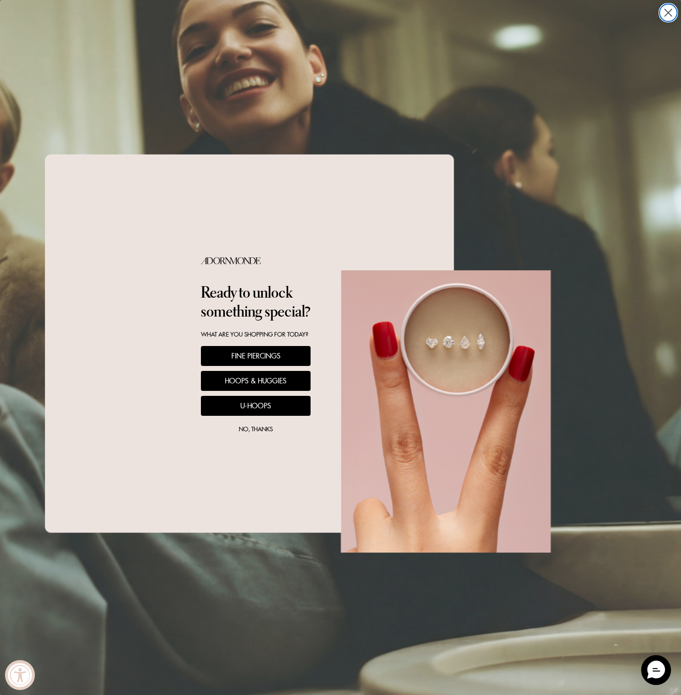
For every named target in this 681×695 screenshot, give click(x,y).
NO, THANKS (256, 429)
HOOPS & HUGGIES (256, 380)
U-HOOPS (255, 405)
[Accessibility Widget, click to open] (20, 675)
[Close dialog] (668, 12)
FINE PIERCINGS (256, 355)
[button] (656, 670)
